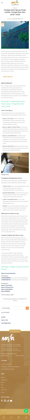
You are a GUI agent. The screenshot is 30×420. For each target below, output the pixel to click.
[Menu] (2, 3)
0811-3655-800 (5, 355)
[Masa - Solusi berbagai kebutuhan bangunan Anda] (15, 2)
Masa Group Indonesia (8, 273)
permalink (15, 300)
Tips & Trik (4, 320)
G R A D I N (21, 412)
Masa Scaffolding (6, 289)
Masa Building (5, 291)
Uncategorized (6, 323)
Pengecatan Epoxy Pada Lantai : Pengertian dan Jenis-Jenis (13, 103)
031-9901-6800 (20, 355)
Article (15, 8)
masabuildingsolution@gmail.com (9, 353)
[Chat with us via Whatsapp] (26, 411)
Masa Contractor (6, 285)
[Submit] (27, 308)
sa (22, 18)
